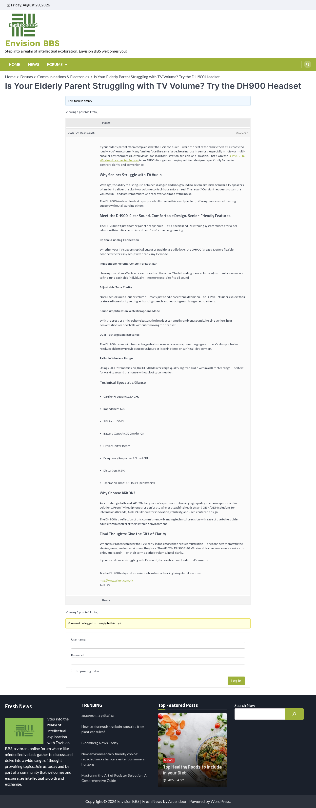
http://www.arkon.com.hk (116, 580)
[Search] (307, 64)
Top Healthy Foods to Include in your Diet (192, 769)
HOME (14, 64)
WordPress (220, 801)
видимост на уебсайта (97, 715)
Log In (236, 681)
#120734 (242, 132)
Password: (78, 655)
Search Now (245, 705)
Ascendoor (177, 801)
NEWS (33, 64)
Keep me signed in (87, 671)
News (169, 760)
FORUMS (54, 64)
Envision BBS (32, 43)
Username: (78, 639)
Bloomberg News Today (99, 743)
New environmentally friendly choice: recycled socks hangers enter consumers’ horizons (113, 759)
